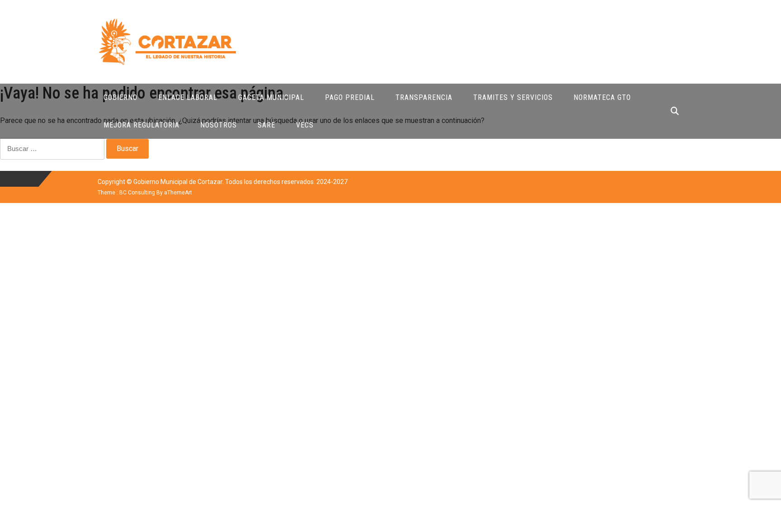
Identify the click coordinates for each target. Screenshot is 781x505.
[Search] (675, 111)
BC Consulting (137, 192)
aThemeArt (178, 192)
